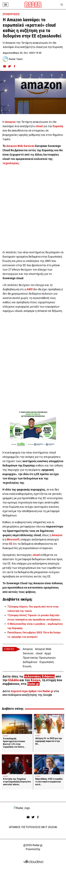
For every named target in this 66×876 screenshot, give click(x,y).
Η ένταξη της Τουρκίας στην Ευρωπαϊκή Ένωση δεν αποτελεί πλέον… (17, 782)
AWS (29, 289)
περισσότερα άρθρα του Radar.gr (32, 691)
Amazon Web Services (20, 146)
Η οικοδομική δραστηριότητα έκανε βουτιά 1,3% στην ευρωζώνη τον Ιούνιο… (14, 742)
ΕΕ (10, 543)
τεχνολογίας (10, 163)
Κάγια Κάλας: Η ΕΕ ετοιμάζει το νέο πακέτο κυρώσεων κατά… (49, 782)
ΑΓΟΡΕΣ (37, 735)
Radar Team (16, 59)
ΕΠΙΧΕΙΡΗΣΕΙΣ (11, 14)
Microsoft (13, 539)
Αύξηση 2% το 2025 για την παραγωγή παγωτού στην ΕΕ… (48, 741)
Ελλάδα (13, 680)
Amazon (10, 121)
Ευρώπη (58, 126)
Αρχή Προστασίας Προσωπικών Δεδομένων (39, 658)
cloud (39, 126)
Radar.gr (33, 684)
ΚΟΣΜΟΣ (5, 735)
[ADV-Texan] (33, 428)
